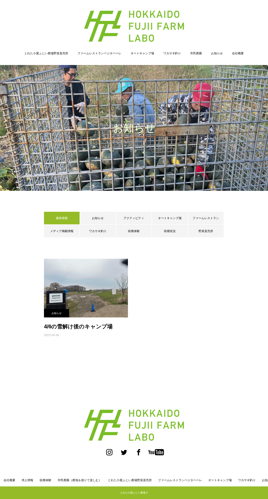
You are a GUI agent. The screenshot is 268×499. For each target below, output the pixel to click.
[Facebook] (138, 454)
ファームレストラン (206, 218)
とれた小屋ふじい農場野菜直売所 (46, 53)
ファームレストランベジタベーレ (99, 53)
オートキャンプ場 (142, 53)
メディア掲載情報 (61, 231)
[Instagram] (109, 454)
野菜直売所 (205, 231)
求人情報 (27, 480)
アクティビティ (134, 218)
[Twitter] (124, 454)
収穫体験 (134, 231)
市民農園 (196, 53)
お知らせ (217, 53)
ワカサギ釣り (172, 53)
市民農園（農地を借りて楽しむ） (80, 480)
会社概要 (238, 53)
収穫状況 (170, 231)
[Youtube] (156, 454)
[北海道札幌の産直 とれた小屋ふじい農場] (134, 26)
